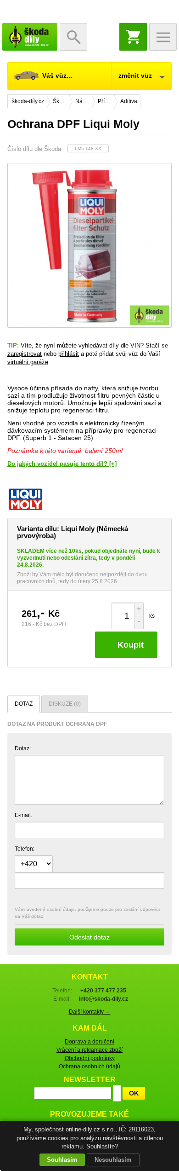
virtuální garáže (27, 362)
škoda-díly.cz (29, 37)
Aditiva (128, 101)
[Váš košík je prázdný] (133, 37)
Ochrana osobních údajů (89, 1066)
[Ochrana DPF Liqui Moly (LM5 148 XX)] (89, 245)
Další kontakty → (90, 1012)
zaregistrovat (24, 353)
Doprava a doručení (89, 1041)
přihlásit (68, 353)
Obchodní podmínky (90, 1058)
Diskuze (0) (65, 704)
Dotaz (24, 704)
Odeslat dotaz (89, 937)
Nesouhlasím (113, 1159)
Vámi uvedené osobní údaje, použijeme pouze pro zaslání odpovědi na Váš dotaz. (87, 924)
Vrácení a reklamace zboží (89, 1050)
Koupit (130, 644)
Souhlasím (62, 1159)
